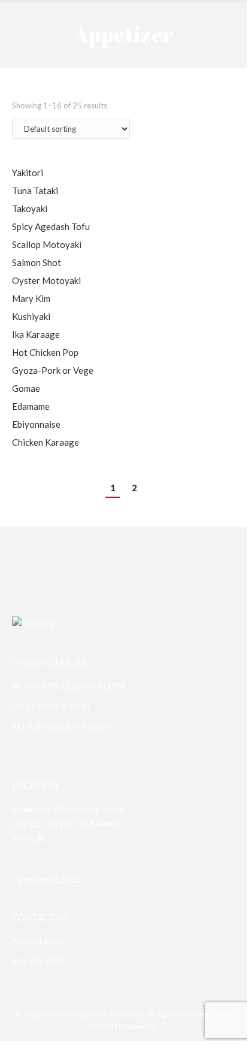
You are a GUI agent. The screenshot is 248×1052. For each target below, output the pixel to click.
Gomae (26, 388)
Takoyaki (29, 208)
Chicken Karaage (45, 442)
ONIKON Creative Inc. (123, 1025)
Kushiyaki (31, 316)
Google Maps (57, 879)
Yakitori (27, 172)
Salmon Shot (36, 262)
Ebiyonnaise (36, 424)
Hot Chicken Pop (45, 352)
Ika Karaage (36, 334)
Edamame (31, 406)
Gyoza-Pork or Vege (52, 370)
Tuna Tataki (35, 190)
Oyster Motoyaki (46, 280)
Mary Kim (31, 298)
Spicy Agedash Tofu (51, 226)
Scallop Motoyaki (46, 244)
